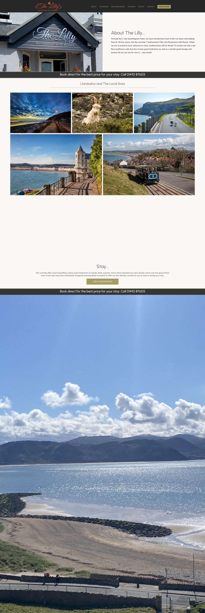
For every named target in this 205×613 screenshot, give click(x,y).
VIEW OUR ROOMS (102, 281)
